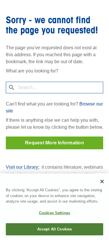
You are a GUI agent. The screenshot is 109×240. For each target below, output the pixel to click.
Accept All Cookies (54, 229)
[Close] (102, 181)
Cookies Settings (54, 213)
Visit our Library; (22, 167)
